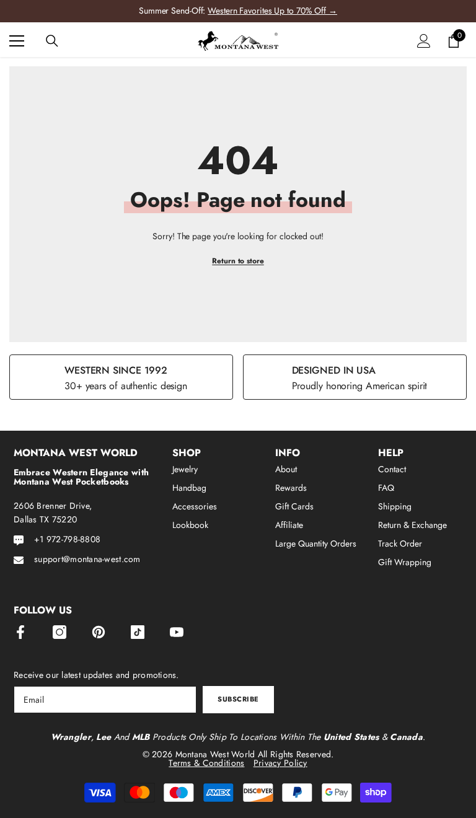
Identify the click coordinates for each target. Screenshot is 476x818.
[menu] (16, 40)
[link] (121, 377)
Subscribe (238, 699)
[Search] (52, 40)
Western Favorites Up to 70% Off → (272, 10)
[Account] (424, 41)
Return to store (238, 260)
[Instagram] (59, 632)
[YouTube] (177, 632)
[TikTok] (137, 632)
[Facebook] (20, 632)
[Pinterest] (98, 632)
